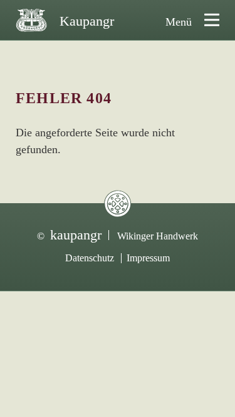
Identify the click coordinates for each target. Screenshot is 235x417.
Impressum (148, 258)
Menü (178, 22)
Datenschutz (89, 258)
